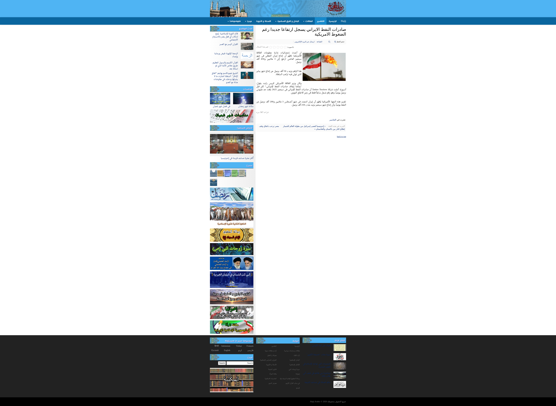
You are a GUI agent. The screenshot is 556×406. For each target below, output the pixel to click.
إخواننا (298, 374)
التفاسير (320, 21)
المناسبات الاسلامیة (271, 378)
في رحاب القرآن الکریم (293, 383)
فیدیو (298, 388)
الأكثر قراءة (340, 340)
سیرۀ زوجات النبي (294, 369)
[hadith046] (235, 173)
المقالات (309, 21)
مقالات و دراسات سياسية (292, 351)
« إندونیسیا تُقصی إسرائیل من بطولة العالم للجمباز (303, 126)
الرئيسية (332, 21)
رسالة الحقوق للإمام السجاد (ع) (290, 378)
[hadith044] (242, 173)
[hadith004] (213, 182)
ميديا (249, 21)
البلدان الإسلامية (295, 360)
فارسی (250, 350)
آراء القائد (297, 355)
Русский (215, 350)
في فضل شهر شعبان (221, 106)
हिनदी (217, 346)
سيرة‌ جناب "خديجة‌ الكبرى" (319, 355)
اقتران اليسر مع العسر (229, 44)
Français (250, 346)
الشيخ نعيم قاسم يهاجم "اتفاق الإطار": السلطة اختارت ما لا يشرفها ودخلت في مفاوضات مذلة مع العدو (225, 77)
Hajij (343, 21)
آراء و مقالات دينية (271, 351)
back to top (341, 137)
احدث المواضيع (245, 28)
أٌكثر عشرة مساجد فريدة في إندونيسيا (237, 158)
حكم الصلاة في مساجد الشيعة (317, 382)
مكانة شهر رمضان (245, 106)
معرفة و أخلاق (272, 355)
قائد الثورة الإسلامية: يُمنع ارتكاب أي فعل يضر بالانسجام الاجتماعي (225, 37)
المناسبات (247, 89)
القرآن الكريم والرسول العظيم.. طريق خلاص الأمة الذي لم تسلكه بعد (225, 66)
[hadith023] (220, 173)
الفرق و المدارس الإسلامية (268, 360)
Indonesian (225, 346)
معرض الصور (272, 383)
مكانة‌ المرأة (273, 374)
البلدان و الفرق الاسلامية (288, 21)
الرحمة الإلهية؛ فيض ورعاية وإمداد (226, 55)
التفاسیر (332, 120)
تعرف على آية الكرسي (321, 346)
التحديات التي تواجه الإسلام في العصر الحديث (317, 365)
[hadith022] (228, 173)
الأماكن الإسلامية (244, 128)
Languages (235, 21)
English (227, 350)
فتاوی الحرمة (272, 369)
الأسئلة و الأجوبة (263, 21)
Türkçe (239, 346)
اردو (240, 350)
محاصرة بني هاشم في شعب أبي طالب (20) (317, 374)
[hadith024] (213, 173)
